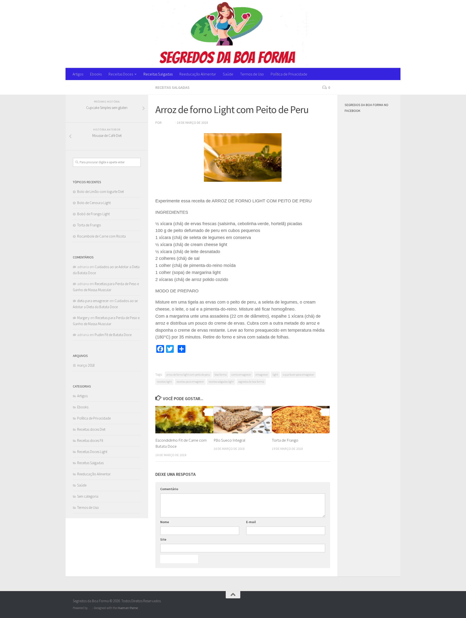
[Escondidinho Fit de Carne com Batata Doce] (184, 419)
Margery (83, 317)
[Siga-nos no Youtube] (138, 87)
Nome (165, 522)
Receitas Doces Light (92, 451)
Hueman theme (128, 608)
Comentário (169, 489)
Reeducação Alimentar (197, 74)
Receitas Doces (120, 74)
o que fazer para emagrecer (298, 374)
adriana (168, 122)
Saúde (228, 74)
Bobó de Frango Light (93, 214)
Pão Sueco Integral (229, 440)
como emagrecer (241, 374)
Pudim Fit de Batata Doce (113, 334)
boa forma (221, 374)
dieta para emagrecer (93, 300)
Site (163, 539)
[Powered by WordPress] (90, 608)
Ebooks (96, 74)
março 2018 (86, 365)
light (275, 374)
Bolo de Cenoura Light (94, 202)
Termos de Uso (252, 74)
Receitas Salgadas (158, 74)
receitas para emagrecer (190, 381)
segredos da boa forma (251, 381)
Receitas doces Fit (90, 440)
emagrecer (262, 374)
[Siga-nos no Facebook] (130, 87)
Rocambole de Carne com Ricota (101, 236)
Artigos (78, 74)
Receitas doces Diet (91, 429)
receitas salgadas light (221, 381)
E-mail (252, 522)
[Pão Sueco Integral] (243, 419)
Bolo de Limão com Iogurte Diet (100, 191)
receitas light (164, 381)
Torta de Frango (285, 440)
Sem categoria (87, 496)
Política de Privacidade (289, 74)
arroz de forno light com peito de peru (188, 374)
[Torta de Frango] (301, 419)
